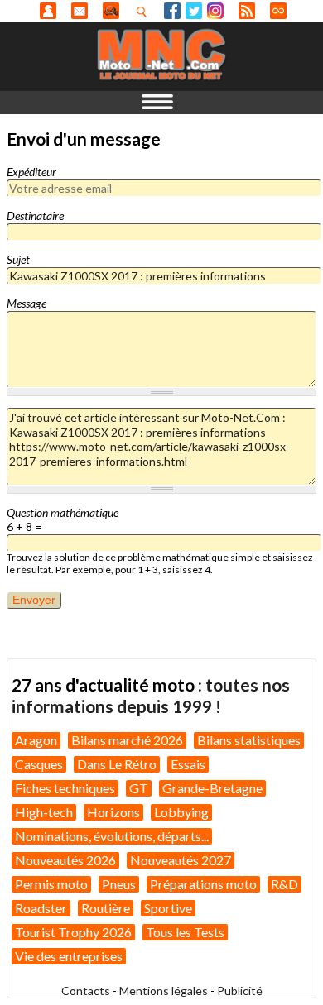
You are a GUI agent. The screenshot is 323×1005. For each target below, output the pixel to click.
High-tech (44, 812)
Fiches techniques (65, 788)
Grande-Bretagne (212, 788)
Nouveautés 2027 (180, 860)
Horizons (113, 812)
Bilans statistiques (249, 740)
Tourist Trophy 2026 (73, 932)
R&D (284, 884)
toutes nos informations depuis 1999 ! (151, 695)
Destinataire (35, 215)
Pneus (119, 884)
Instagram (215, 10)
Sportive (168, 908)
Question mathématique (62, 512)
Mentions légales (163, 990)
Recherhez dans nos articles (145, 11)
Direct (278, 10)
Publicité (240, 990)
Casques (39, 764)
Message (26, 303)
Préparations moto (203, 884)
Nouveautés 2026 (65, 860)
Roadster (41, 908)
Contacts (85, 990)
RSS (247, 10)
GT (138, 788)
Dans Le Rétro (117, 764)
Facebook (172, 10)
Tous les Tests (185, 932)
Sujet (18, 259)
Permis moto (51, 884)
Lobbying (181, 812)
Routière (105, 908)
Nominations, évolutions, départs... (112, 836)
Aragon (36, 740)
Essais (188, 764)
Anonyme (48, 10)
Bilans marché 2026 (127, 740)
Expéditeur (31, 172)
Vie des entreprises (69, 956)
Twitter (194, 10)
